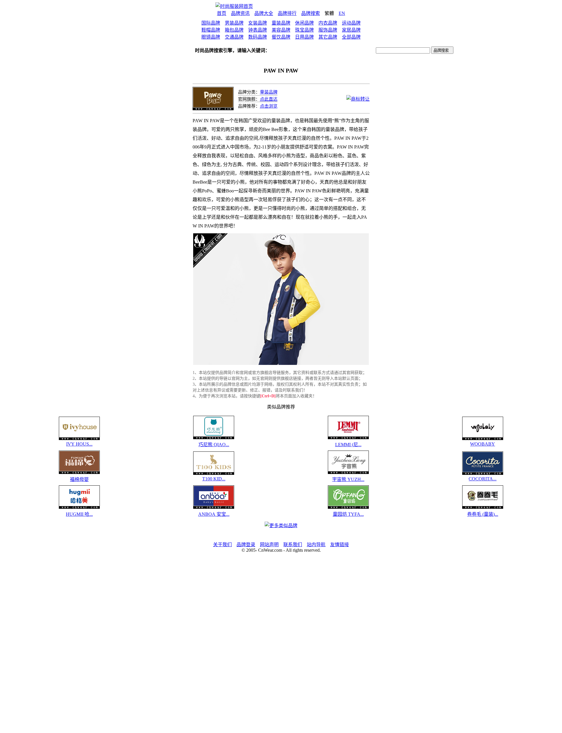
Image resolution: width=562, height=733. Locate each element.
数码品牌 (257, 37)
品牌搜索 (310, 13)
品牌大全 (263, 13)
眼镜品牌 (210, 37)
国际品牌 (210, 22)
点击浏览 (268, 106)
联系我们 (292, 544)
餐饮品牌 (281, 37)
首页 (221, 13)
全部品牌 (351, 37)
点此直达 (268, 99)
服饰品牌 (327, 29)
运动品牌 (351, 22)
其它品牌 (327, 37)
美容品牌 (281, 29)
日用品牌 (304, 37)
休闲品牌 (304, 22)
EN (342, 13)
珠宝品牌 (304, 29)
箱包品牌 (234, 29)
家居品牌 (351, 29)
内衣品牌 (327, 22)
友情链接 (339, 544)
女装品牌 (257, 22)
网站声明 (269, 544)
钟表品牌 (257, 29)
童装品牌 (281, 22)
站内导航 (316, 544)
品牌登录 (246, 544)
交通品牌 (234, 37)
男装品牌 (234, 22)
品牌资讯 (240, 13)
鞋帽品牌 (210, 29)
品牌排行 (287, 13)
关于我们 (222, 544)
